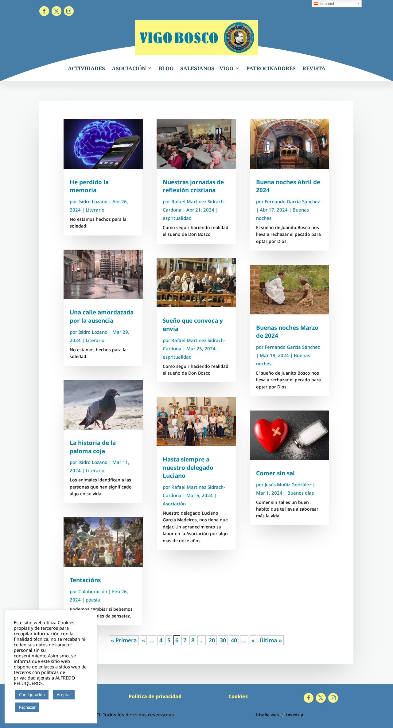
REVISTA (313, 68)
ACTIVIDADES (86, 68)
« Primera (124, 640)
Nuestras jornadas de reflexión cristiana (193, 186)
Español (326, 3)
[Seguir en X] (56, 11)
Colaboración (92, 591)
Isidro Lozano (92, 201)
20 (212, 640)
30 (223, 640)
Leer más (50, 707)
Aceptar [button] (64, 694)
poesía (93, 600)
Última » (270, 640)
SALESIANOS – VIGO (206, 68)
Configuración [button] (32, 694)
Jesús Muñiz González (288, 484)
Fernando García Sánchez (292, 201)
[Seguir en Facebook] (44, 11)
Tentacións (85, 580)
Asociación (174, 503)
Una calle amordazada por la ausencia (102, 316)
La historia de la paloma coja (93, 447)
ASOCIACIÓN (129, 68)
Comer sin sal (275, 473)
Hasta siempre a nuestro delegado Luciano (188, 467)
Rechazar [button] (27, 707)
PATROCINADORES (271, 68)
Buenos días (300, 493)
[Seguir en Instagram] (69, 11)
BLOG (166, 68)
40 (234, 640)
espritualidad (177, 218)
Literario (95, 210)
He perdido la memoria (89, 186)
